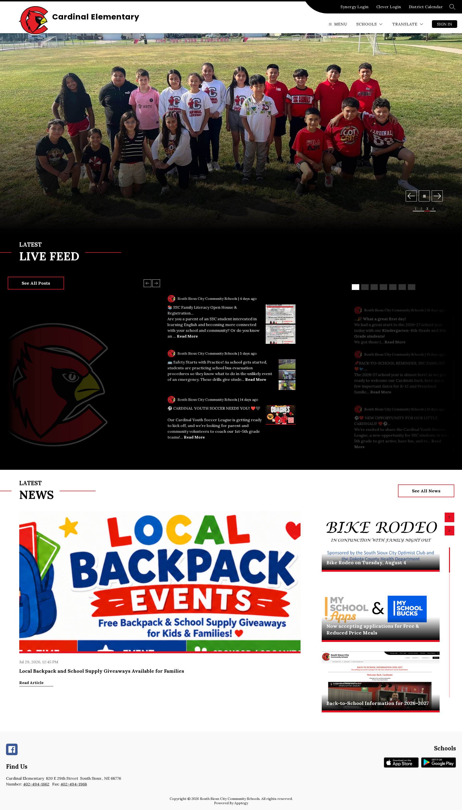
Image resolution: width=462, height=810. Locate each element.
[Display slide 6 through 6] (402, 287)
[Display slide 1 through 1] (355, 287)
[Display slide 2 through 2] (365, 287)
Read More (187, 336)
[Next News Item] (449, 530)
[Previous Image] (411, 196)
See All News (426, 491)
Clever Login (388, 6)
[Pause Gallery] (424, 196)
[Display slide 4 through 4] (383, 287)
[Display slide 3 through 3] (374, 287)
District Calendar (426, 6)
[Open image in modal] (280, 314)
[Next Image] (437, 196)
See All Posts (36, 283)
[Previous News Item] (449, 517)
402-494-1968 (73, 784)
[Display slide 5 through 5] (393, 287)
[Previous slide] (147, 283)
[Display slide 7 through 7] (411, 287)
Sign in (444, 24)
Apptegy (241, 803)
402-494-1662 (36, 784)
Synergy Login (354, 6)
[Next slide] (156, 283)
